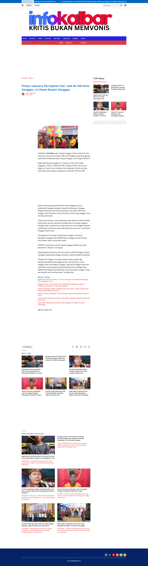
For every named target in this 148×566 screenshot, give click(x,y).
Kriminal (32, 38)
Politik (40, 38)
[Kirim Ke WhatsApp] (88, 346)
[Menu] (23, 5)
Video (76, 43)
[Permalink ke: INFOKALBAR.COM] (23, 94)
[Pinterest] (113, 555)
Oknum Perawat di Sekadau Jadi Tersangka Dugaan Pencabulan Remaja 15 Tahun (63, 294)
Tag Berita (66, 38)
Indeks (83, 38)
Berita (25, 38)
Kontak (37, 5)
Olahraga (57, 38)
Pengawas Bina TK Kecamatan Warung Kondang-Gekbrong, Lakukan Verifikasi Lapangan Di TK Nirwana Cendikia (82, 1)
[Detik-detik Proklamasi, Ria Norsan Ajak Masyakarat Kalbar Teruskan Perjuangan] (80, 383)
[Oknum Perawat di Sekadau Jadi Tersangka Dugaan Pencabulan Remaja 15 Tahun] (32, 383)
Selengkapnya (109, 122)
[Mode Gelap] (125, 5)
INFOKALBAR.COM (31, 93)
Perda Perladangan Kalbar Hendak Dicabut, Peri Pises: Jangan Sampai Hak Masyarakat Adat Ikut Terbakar (63, 290)
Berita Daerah (42, 43)
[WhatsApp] (121, 555)
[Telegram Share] (84, 346)
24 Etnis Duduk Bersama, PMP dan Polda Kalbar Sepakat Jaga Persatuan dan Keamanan (64, 299)
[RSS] (124, 555)
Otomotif (48, 38)
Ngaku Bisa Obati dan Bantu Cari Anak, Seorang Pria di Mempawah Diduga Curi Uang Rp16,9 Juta (63, 280)
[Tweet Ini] (76, 346)
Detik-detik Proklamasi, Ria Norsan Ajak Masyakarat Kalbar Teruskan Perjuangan (61, 303)
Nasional (69, 43)
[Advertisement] (74, 61)
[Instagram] (117, 555)
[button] (121, 5)
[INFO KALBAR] (69, 22)
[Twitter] (109, 555)
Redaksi (29, 5)
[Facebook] (106, 555)
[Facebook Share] (72, 346)
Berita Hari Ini (27, 43)
